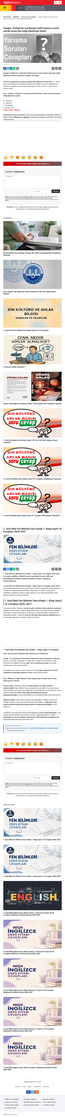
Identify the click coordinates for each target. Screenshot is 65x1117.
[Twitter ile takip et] (32, 1092)
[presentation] (9, 8)
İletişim (30, 1086)
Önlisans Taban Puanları (12, 1105)
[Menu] (55, 2)
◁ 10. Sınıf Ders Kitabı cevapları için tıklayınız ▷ (32, 164)
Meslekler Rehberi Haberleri (32, 1102)
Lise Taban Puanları (48, 1105)
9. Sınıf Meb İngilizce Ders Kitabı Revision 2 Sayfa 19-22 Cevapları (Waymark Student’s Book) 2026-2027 (36, 8)
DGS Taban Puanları (11, 1108)
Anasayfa (8, 17)
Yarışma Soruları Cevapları (28, 17)
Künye (24, 1086)
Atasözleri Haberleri (49, 1099)
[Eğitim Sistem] (12, 2)
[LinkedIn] (11, 68)
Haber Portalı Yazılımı (12, 1114)
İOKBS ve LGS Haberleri (12, 1099)
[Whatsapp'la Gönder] (14, 68)
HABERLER (16, 17)
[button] (53, 68)
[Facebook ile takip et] (28, 1092)
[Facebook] (4, 68)
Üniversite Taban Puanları (31, 1105)
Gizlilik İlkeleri (37, 1086)
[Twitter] (7, 68)
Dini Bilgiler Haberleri (30, 1099)
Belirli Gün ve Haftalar (11, 1102)
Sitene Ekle (46, 1086)
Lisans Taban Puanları (49, 1102)
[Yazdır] (17, 68)
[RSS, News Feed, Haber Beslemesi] (37, 1092)
